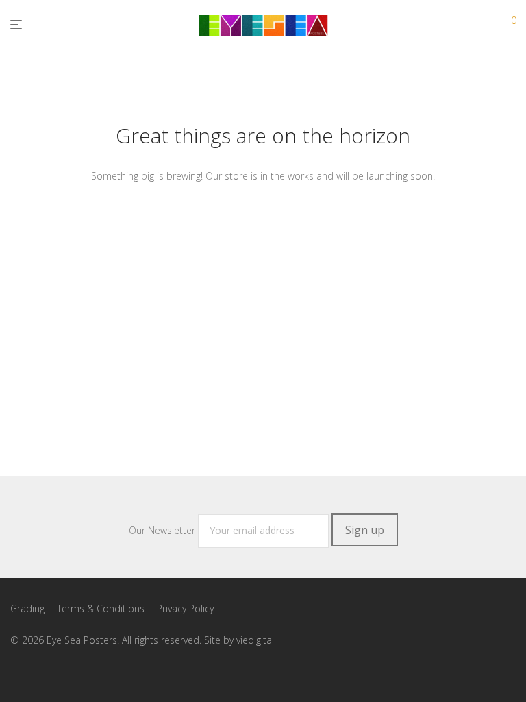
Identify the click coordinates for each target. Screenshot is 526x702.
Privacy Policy (185, 608)
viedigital (255, 639)
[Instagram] (37, 671)
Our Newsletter (163, 530)
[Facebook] (15, 671)
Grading (27, 608)
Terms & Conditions (101, 608)
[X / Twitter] (59, 671)
